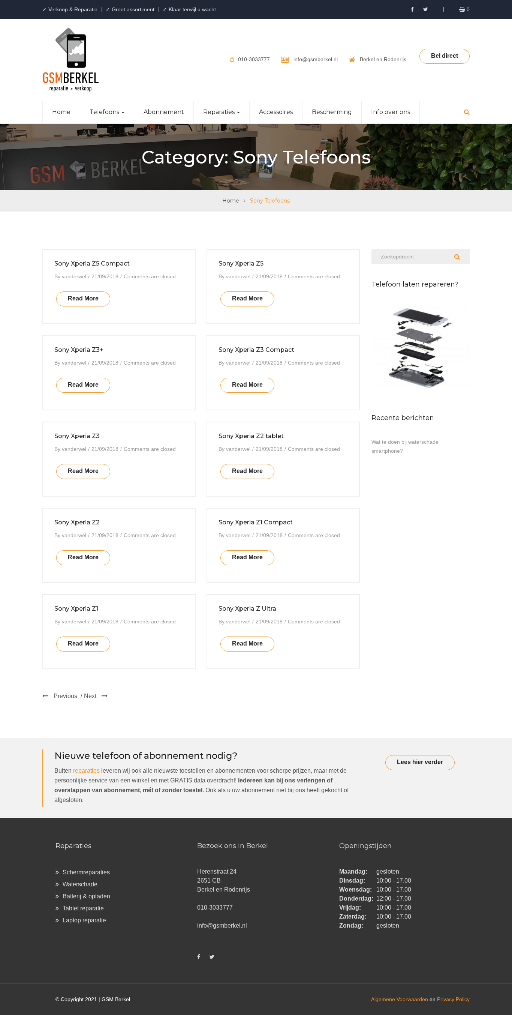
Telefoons (105, 112)
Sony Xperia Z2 (77, 522)
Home (61, 112)
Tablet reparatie (83, 908)
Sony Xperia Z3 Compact (256, 349)
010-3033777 (254, 59)
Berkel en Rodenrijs (383, 59)
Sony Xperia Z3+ (78, 349)
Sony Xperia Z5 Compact (92, 263)
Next (91, 696)
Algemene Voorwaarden (399, 999)
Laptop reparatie (84, 920)
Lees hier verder (420, 762)
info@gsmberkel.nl (315, 59)
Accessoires (276, 112)
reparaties (86, 770)
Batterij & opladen (86, 896)
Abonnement (164, 112)
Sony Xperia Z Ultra (247, 608)
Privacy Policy (453, 999)
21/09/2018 (104, 276)
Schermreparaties (86, 872)
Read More (83, 298)
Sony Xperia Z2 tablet (251, 436)
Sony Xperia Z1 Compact (256, 522)
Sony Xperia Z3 (77, 436)
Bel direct (444, 56)
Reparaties (219, 112)
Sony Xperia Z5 (241, 263)
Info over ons (390, 112)
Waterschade (80, 884)
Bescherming (332, 112)
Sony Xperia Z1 (76, 608)
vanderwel (74, 276)
